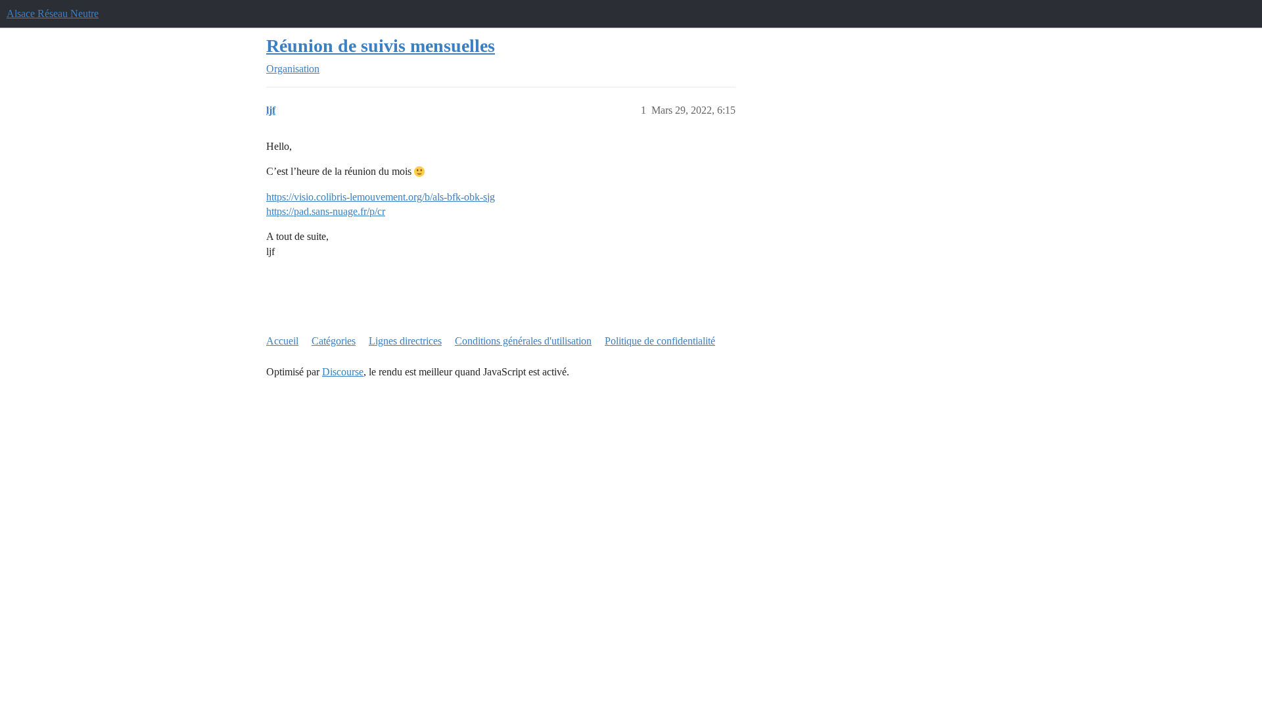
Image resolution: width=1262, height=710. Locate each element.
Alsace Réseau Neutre (53, 13)
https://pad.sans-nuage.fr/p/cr (325, 211)
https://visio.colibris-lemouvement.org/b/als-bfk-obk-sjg (380, 196)
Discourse (342, 371)
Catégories (334, 340)
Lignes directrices (405, 340)
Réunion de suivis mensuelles (380, 46)
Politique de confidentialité (660, 340)
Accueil (282, 340)
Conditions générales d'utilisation (523, 340)
